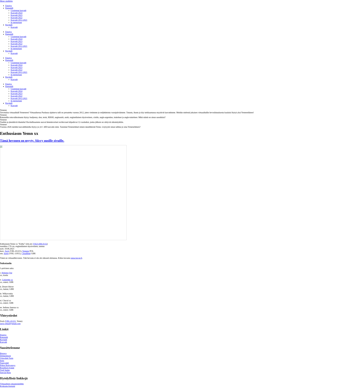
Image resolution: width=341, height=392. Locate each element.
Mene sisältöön (6, 1)
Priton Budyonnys (7, 365)
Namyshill (4, 363)
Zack (7, 251)
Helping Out (7, 273)
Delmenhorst (5, 356)
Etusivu (8, 6)
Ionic (2, 360)
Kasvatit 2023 (16, 15)
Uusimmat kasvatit (18, 10)
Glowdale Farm (6, 358)
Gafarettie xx (7, 280)
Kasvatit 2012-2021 (19, 20)
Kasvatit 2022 (16, 18)
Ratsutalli (9, 8)
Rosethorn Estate (7, 368)
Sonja (6, 253)
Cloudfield (26, 253)
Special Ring (5, 372)
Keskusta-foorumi (7, 386)
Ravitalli (8, 25)
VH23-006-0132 (40, 244)
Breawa (3, 353)
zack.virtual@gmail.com (10, 323)
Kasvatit (14, 27)
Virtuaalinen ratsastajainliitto (12, 384)
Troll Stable (5, 370)
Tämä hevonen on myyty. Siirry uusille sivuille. (32, 140)
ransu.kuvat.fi (76, 258)
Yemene (25, 251)
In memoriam (16, 22)
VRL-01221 (10, 321)
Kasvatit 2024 (16, 13)
